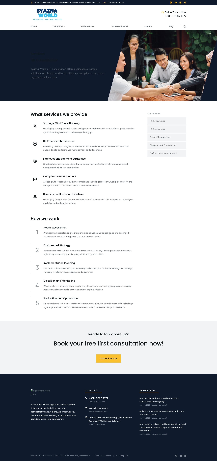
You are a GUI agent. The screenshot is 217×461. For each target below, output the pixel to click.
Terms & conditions (103, 456)
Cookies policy (122, 456)
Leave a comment (159, 405)
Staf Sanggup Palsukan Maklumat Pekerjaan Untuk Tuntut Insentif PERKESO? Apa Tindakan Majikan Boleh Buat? (163, 427)
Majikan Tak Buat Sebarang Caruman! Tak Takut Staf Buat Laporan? (162, 413)
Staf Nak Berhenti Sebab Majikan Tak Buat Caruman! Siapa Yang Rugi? (159, 400)
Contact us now (108, 358)
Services (38, 54)
